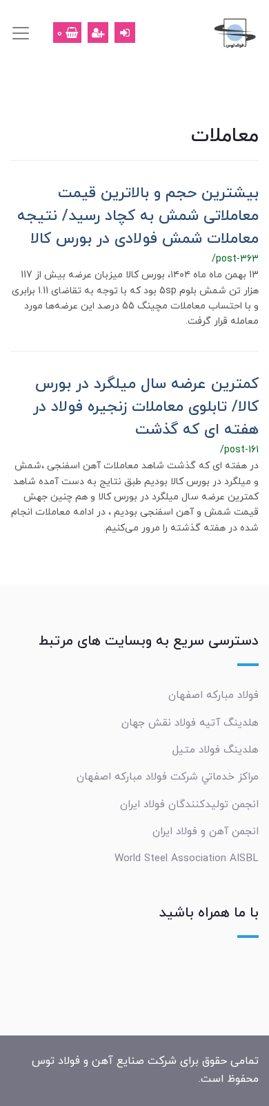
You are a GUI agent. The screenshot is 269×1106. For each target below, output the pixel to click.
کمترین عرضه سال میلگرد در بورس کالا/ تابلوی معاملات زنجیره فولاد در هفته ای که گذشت (146, 407)
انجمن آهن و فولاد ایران (205, 831)
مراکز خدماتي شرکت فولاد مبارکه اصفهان (168, 776)
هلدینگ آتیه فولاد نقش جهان (190, 722)
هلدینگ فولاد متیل (215, 749)
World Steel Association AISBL (186, 858)
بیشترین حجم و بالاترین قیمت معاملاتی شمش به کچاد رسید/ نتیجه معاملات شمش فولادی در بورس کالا (138, 216)
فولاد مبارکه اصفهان (213, 695)
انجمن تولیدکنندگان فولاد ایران (189, 804)
